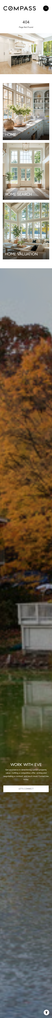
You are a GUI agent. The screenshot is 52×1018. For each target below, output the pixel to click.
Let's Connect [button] (26, 788)
